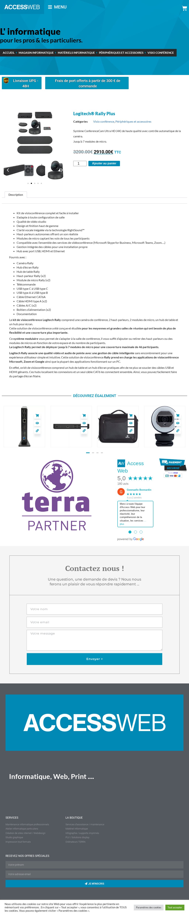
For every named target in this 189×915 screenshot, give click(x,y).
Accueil (9, 52)
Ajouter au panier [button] (10, 415)
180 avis (122, 483)
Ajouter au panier (104, 163)
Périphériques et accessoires (121, 52)
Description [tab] (15, 194)
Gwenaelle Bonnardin (139, 489)
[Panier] (184, 8)
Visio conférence (160, 52)
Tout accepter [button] (175, 907)
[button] (8, 170)
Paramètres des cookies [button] (148, 907)
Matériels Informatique (76, 52)
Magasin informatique (36, 52)
